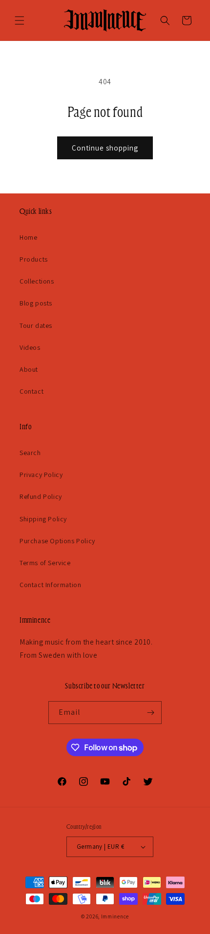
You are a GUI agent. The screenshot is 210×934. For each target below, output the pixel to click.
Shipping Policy (43, 519)
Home (28, 237)
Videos (30, 347)
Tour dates (36, 325)
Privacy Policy (41, 474)
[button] (19, 20)
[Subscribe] (150, 712)
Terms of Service (45, 562)
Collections (37, 281)
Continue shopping (105, 147)
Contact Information (50, 584)
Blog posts (36, 303)
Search (30, 452)
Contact (31, 391)
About (29, 369)
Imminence (115, 916)
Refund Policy (41, 496)
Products (34, 259)
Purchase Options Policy (57, 540)
